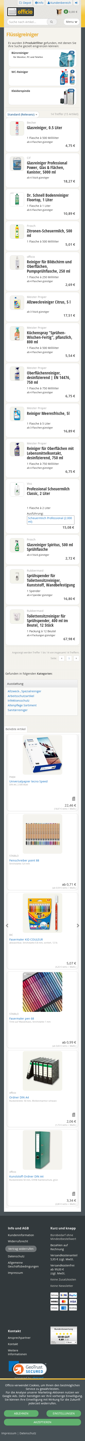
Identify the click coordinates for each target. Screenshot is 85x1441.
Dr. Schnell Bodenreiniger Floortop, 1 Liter (48, 197)
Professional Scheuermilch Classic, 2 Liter (48, 491)
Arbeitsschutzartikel (21, 696)
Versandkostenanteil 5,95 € (63, 1257)
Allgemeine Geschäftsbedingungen (23, 1264)
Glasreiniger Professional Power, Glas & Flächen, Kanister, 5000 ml (47, 167)
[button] (28, 1371)
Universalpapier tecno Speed (28, 782)
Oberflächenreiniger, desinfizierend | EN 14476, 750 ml (48, 377)
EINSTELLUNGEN (64, 1413)
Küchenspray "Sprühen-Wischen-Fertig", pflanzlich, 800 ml (49, 337)
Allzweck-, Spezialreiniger (24, 691)
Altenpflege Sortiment (22, 705)
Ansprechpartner (19, 1338)
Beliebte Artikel (16, 729)
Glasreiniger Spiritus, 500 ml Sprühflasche (50, 547)
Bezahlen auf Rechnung (59, 1247)
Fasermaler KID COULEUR (33, 941)
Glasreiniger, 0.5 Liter (44, 127)
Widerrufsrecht (18, 1241)
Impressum (8, 1433)
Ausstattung (15, 684)
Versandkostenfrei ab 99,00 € (62, 1269)
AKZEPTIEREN (42, 1422)
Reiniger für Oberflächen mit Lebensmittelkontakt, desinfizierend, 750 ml (50, 453)
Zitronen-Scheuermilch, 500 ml (49, 233)
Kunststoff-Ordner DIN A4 (33, 1178)
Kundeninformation (21, 1235)
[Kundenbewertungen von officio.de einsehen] (63, 1335)
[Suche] (52, 21)
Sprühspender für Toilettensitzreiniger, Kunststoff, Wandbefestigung (51, 580)
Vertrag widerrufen (21, 1249)
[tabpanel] (42, 969)
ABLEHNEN (21, 1413)
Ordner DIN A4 (33, 1098)
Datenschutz (28, 1433)
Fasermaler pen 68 (30, 1020)
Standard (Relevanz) (21, 114)
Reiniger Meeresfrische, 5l (48, 413)
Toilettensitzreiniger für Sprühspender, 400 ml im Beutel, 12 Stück (47, 620)
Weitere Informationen (17, 1352)
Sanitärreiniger (18, 710)
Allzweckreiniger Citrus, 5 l (49, 302)
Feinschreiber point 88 (24, 861)
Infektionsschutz (18, 700)
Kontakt (13, 1344)
